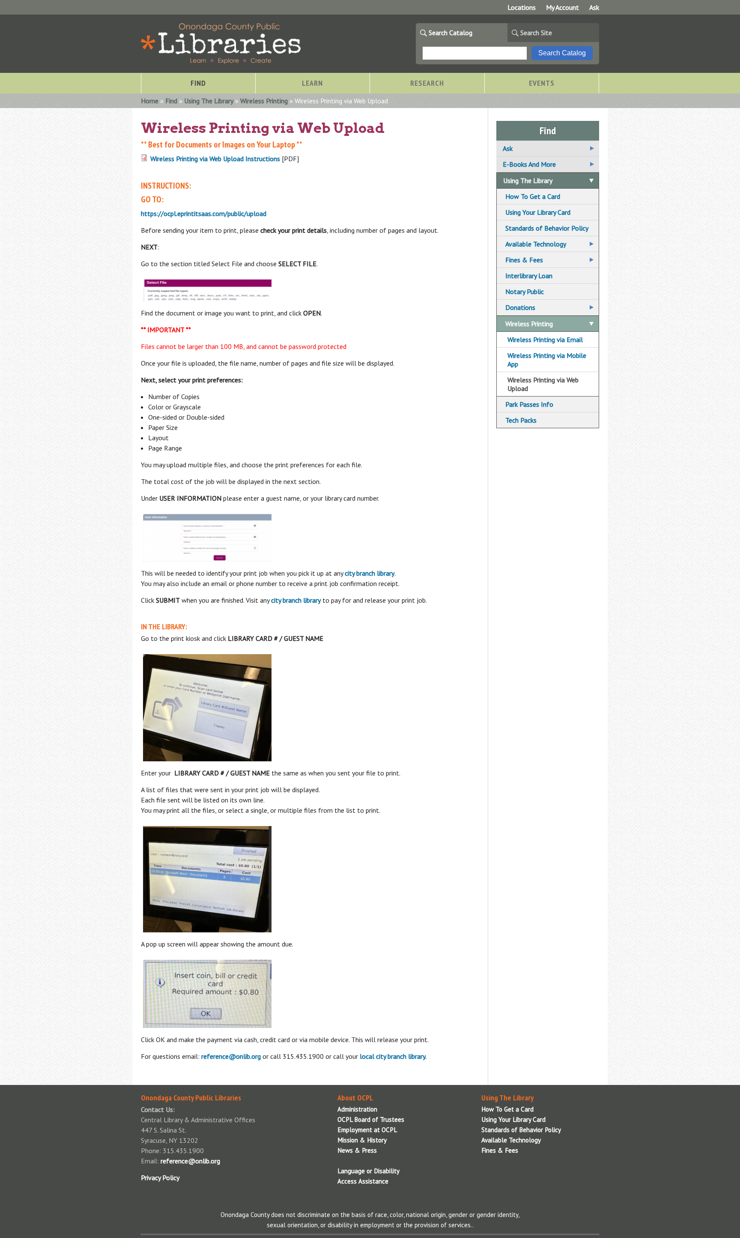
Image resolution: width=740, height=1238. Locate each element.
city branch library (369, 573)
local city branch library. (393, 1056)
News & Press (357, 1150)
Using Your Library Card (537, 212)
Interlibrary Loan (528, 275)
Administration (357, 1109)
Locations (521, 7)
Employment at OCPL (367, 1130)
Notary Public (524, 291)
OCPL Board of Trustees (370, 1119)
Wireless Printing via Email (545, 339)
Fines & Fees (524, 259)
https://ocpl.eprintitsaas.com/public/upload (203, 213)
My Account (562, 7)
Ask (594, 7)
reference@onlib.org (231, 1056)
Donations (520, 307)
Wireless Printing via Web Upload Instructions (215, 158)
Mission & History (362, 1140)
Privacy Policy (160, 1177)
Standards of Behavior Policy (546, 228)
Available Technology (535, 244)
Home (149, 100)
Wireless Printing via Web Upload (543, 384)
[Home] (221, 61)
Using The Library (208, 100)
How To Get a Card (532, 196)
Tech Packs (521, 420)
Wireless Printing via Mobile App (546, 359)
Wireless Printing (264, 100)
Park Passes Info (529, 404)
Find (171, 100)
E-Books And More (529, 164)
